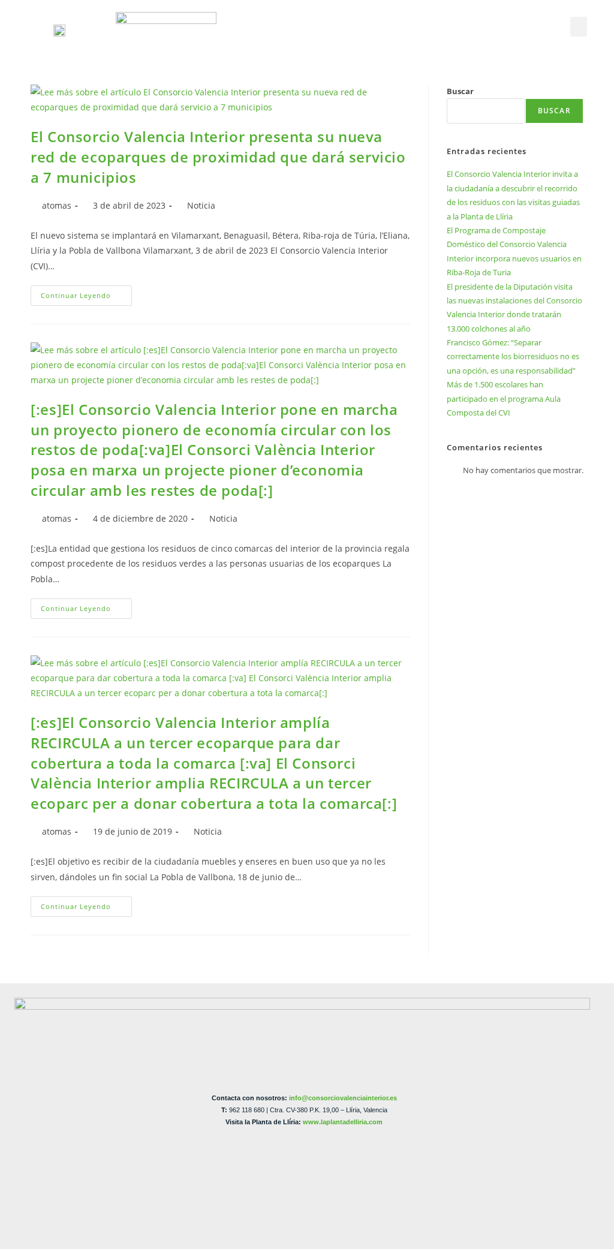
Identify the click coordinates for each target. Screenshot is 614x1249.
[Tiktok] (507, 39)
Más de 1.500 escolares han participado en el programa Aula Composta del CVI (504, 398)
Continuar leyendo (86, 292)
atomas (56, 205)
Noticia (201, 205)
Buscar (460, 91)
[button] (578, 27)
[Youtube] (516, 19)
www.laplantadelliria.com (343, 1121)
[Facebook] (478, 19)
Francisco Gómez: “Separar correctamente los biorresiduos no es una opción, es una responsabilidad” (513, 356)
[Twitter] (497, 19)
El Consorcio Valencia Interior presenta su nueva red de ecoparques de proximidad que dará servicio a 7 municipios (218, 156)
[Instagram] (536, 19)
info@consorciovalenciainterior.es (343, 1097)
